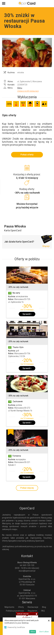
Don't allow (44, 631)
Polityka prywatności (15, 611)
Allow (32, 631)
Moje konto (9, 607)
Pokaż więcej (27, 488)
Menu (19, 88)
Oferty (21, 607)
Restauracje (33, 607)
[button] (6, 52)
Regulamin (32, 611)
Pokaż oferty (27, 154)
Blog (44, 607)
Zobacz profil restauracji (28, 91)
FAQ (43, 611)
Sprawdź (27, 314)
